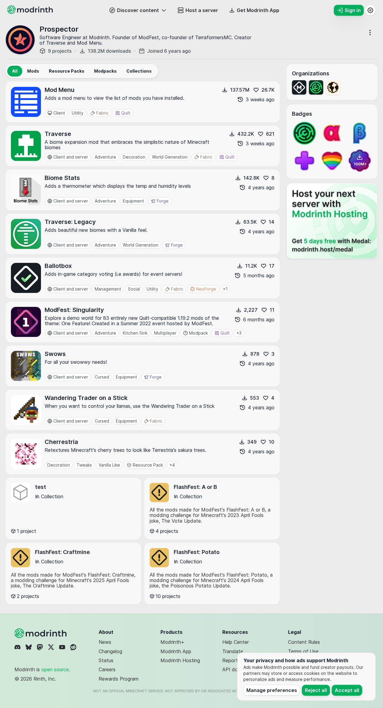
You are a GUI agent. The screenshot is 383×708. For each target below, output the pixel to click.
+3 (239, 332)
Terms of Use (303, 651)
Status (106, 660)
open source (55, 669)
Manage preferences (271, 690)
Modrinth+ (172, 642)
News (105, 642)
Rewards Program (118, 678)
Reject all (316, 690)
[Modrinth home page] (30, 12)
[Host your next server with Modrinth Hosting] (332, 221)
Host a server (201, 10)
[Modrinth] (41, 633)
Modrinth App (175, 651)
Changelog (110, 651)
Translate (232, 651)
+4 (172, 464)
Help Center (235, 642)
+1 (225, 288)
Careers (107, 669)
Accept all (347, 690)
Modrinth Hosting (180, 660)
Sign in (353, 10)
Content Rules (304, 642)
